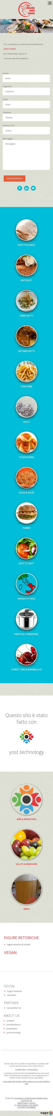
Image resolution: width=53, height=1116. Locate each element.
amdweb (10, 1020)
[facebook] (19, 188)
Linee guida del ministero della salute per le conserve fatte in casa (26, 1082)
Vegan (10, 952)
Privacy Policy (32, 1069)
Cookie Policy (20, 1069)
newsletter (11, 995)
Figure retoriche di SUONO (18, 944)
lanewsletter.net (14, 1008)
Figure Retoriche (21, 937)
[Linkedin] (26, 188)
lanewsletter (12, 1028)
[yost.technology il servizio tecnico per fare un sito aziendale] (46, 1114)
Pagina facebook (14, 991)
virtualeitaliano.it (14, 1024)
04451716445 (10, 49)
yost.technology (26, 752)
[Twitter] (33, 188)
